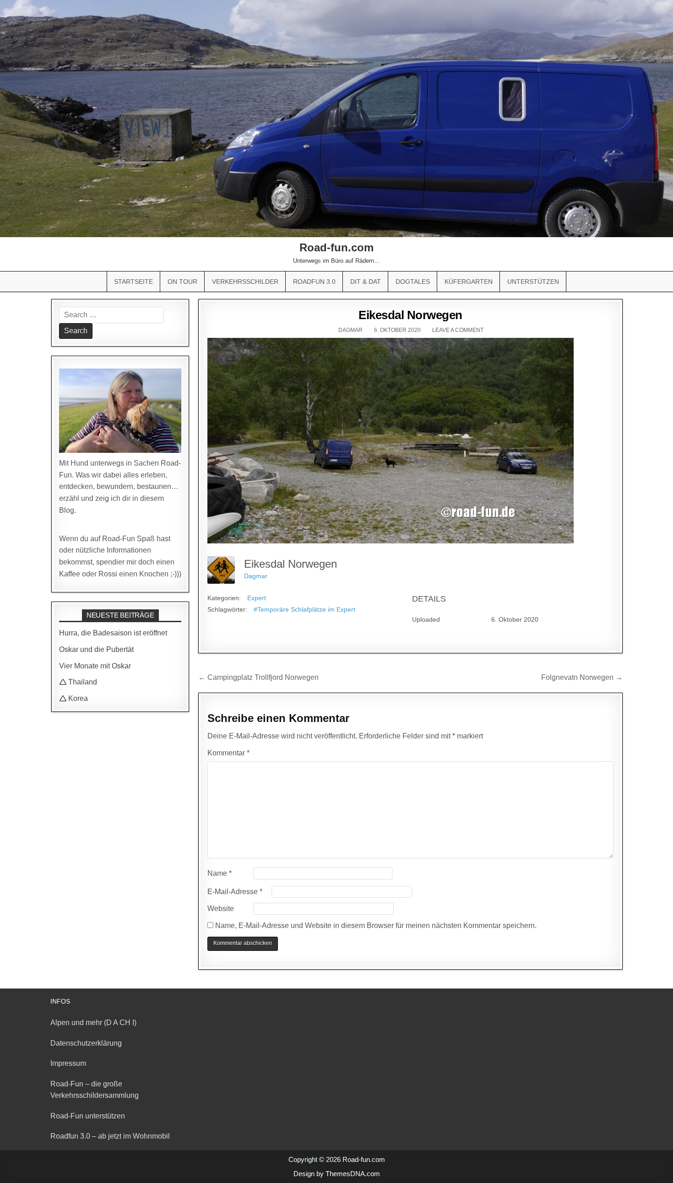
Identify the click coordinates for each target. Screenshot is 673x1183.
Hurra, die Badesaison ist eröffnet (113, 633)
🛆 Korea (73, 698)
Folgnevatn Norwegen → (582, 677)
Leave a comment (457, 330)
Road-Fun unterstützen (87, 1116)
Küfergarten (469, 281)
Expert (256, 598)
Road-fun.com (336, 247)
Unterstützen (533, 281)
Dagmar (350, 330)
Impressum (68, 1063)
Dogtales (413, 281)
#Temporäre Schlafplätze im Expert (304, 609)
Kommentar (228, 753)
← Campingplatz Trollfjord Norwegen (258, 677)
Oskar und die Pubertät (96, 649)
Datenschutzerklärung (86, 1043)
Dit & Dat (365, 281)
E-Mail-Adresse (234, 891)
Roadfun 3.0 (314, 281)
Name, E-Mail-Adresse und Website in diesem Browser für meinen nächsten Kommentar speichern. (376, 925)
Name (219, 873)
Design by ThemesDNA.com (336, 1174)
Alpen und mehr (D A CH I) (93, 1022)
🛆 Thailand (78, 682)
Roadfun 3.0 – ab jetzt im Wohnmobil (110, 1136)
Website (220, 908)
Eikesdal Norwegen (410, 315)
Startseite (133, 281)
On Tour (182, 281)
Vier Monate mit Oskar (95, 666)
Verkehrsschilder (245, 281)
